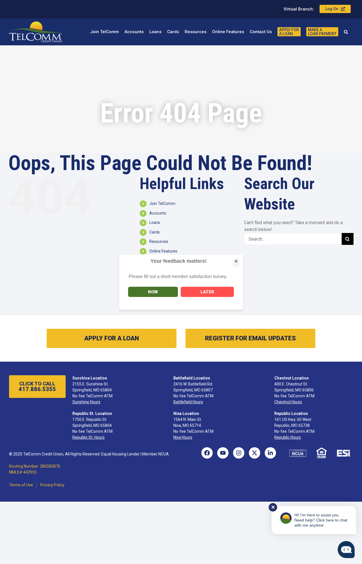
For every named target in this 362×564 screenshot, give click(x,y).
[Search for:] (293, 238)
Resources (158, 241)
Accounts (157, 213)
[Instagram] (238, 453)
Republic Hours (287, 437)
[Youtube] (223, 453)
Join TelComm (162, 203)
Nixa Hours (182, 437)
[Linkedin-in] (270, 453)
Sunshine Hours (86, 402)
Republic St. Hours (88, 437)
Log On (331, 9)
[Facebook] (207, 453)
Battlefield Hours (188, 402)
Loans (154, 222)
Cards (154, 232)
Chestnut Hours (288, 402)
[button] (346, 31)
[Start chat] (346, 549)
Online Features (163, 251)
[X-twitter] (254, 453)
